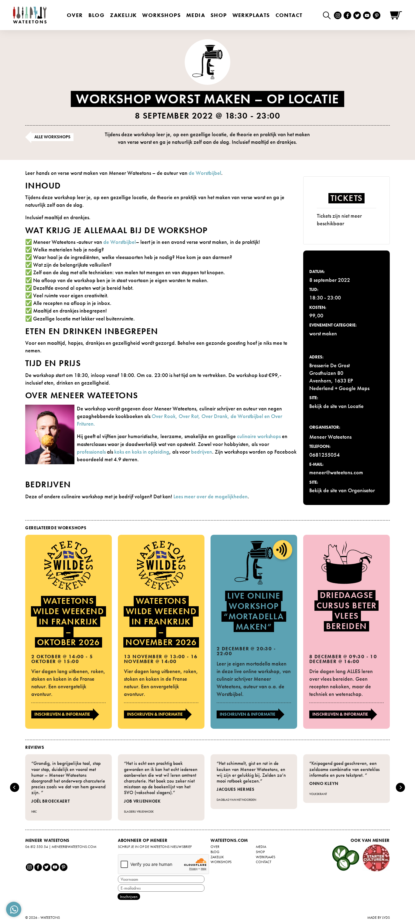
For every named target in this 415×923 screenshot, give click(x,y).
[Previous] (14, 787)
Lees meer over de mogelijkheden (210, 496)
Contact (289, 15)
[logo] (29, 15)
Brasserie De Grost (329, 365)
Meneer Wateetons (330, 436)
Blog (96, 15)
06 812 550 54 (36, 846)
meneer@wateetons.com (74, 846)
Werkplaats (251, 15)
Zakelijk (123, 15)
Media (195, 15)
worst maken (323, 333)
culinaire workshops (259, 436)
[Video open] (328, 15)
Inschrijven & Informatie (62, 714)
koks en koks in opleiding (141, 451)
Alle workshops (52, 137)
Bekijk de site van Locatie (336, 406)
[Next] (400, 787)
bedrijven (201, 451)
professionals (91, 451)
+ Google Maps (352, 388)
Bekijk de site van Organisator (342, 490)
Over (75, 15)
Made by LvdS (378, 917)
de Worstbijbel (205, 172)
